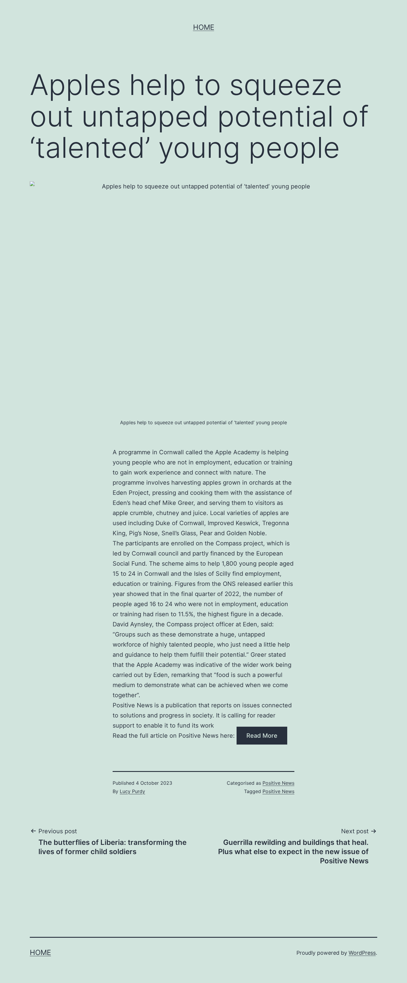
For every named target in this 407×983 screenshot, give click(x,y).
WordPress (362, 953)
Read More (261, 735)
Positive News (278, 783)
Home (203, 27)
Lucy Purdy (132, 791)
